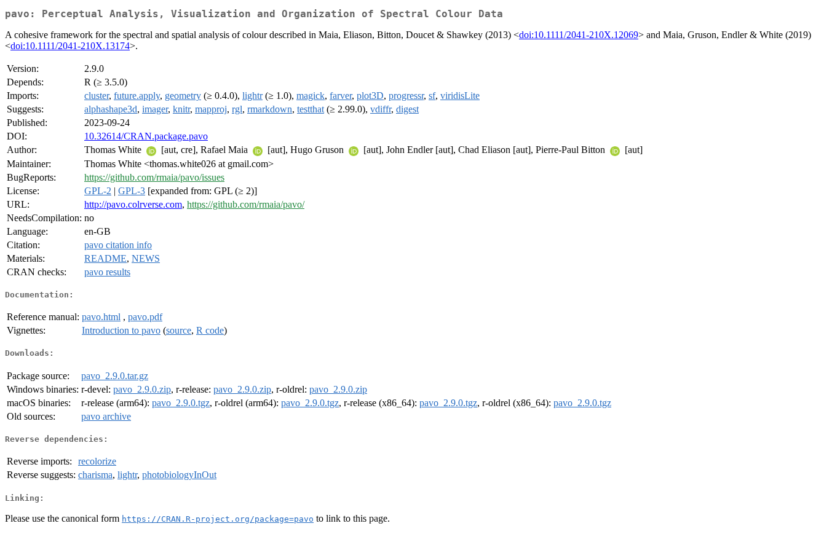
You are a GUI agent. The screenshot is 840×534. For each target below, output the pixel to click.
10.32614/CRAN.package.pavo (146, 136)
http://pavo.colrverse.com (133, 204)
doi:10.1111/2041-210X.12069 (578, 34)
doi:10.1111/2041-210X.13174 (70, 46)
